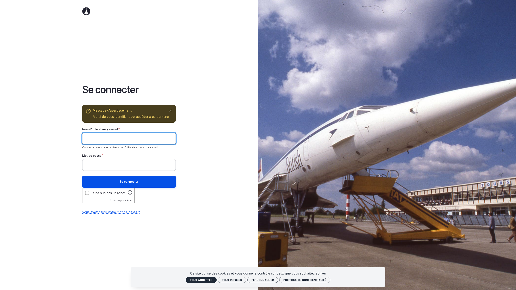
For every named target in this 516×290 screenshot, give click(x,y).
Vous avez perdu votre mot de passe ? (111, 212)
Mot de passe (92, 155)
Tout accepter (201, 280)
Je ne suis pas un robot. (108, 193)
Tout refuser (232, 280)
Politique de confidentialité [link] (304, 280)
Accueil (129, 11)
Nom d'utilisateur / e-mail (100, 129)
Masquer (170, 110)
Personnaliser (263, 280)
